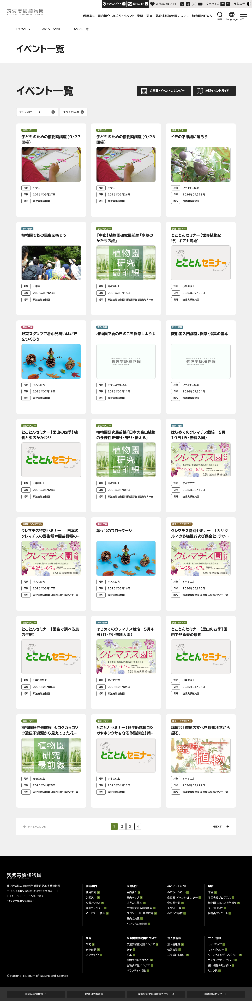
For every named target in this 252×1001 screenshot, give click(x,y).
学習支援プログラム (219, 897)
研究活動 (91, 949)
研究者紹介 (92, 955)
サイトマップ (215, 944)
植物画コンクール (218, 913)
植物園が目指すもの (138, 960)
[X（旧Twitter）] (182, 4)
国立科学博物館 (34, 994)
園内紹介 (104, 15)
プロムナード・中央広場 (140, 913)
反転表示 (239, 3)
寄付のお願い (164, 4)
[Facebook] (188, 4)
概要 (129, 949)
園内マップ (133, 897)
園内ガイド (138, 4)
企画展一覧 (173, 902)
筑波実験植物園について (173, 15)
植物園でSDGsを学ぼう (222, 902)
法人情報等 (173, 944)
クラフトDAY (215, 908)
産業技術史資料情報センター (154, 994)
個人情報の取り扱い (219, 965)
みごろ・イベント (123, 15)
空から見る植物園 (137, 924)
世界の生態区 (134, 902)
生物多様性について (138, 965)
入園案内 (91, 897)
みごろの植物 (175, 913)
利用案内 (89, 15)
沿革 (129, 955)
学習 (140, 15)
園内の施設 (133, 918)
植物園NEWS (202, 15)
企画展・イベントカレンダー (182, 897)
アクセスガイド (114, 4)
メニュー (244, 19)
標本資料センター (214, 994)
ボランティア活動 (136, 970)
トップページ (23, 29)
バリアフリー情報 (95, 913)
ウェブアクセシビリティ (221, 960)
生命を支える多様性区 (139, 908)
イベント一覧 (174, 908)
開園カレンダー (94, 908)
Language (232, 19)
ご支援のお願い (176, 955)
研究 (149, 15)
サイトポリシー (216, 949)
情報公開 (172, 949)
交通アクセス (93, 902)
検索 (220, 19)
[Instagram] (194, 4)
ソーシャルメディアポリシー (223, 955)
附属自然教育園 (94, 994)
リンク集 (213, 970)
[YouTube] (200, 4)
